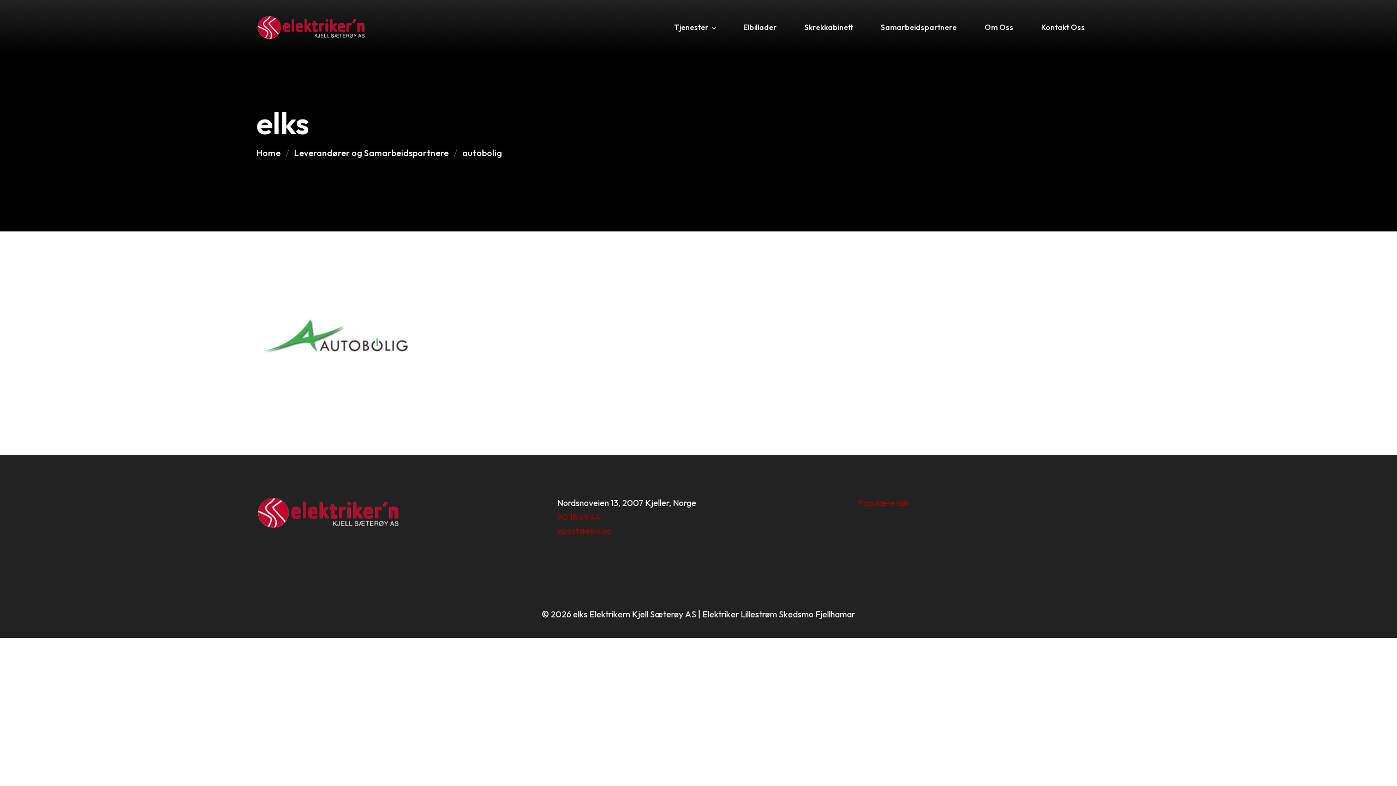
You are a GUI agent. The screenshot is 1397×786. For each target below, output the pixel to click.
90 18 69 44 (578, 516)
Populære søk (884, 502)
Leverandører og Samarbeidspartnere (371, 152)
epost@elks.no (584, 530)
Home (268, 152)
